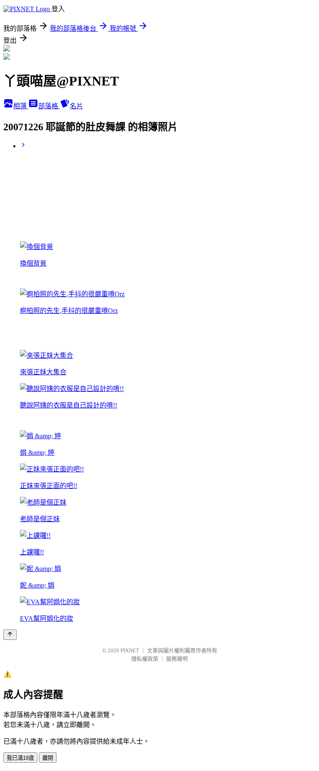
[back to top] (10, 634)
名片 (76, 106)
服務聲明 (177, 659)
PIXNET (129, 650)
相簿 (20, 106)
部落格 (49, 106)
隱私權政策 (144, 659)
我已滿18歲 (20, 758)
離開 (47, 758)
